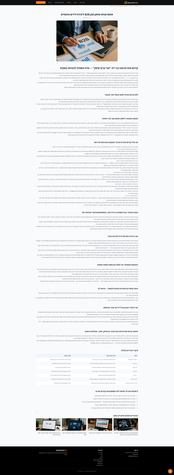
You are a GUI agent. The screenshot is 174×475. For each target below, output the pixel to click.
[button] (41, 412)
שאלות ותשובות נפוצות (98, 460)
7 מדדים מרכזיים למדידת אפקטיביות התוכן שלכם (100, 433)
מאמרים (69, 2)
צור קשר (50, 2)
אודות (75, 2)
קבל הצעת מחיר (41, 2)
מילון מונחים (100, 461)
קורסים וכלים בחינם (59, 2)
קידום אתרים (127, 78)
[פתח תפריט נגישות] (170, 471)
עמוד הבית (82, 2)
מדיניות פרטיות (99, 465)
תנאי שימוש (100, 463)
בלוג (102, 456)
